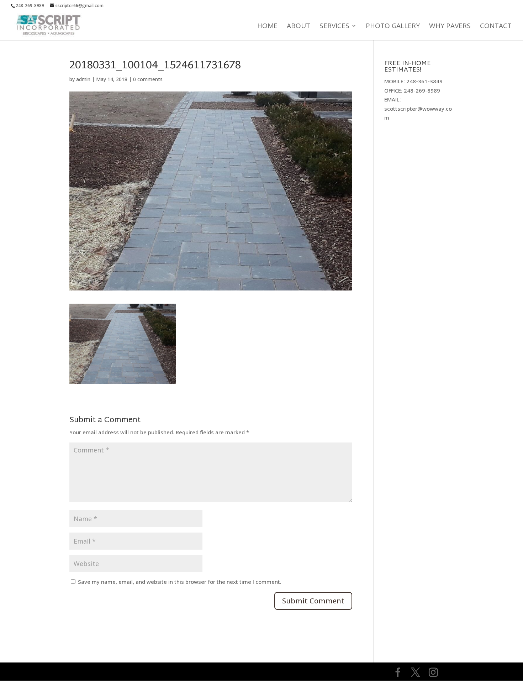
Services (334, 26)
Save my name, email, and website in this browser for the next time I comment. (179, 581)
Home (267, 26)
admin (83, 79)
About (298, 26)
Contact (496, 26)
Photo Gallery (393, 26)
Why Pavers (450, 26)
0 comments (148, 79)
